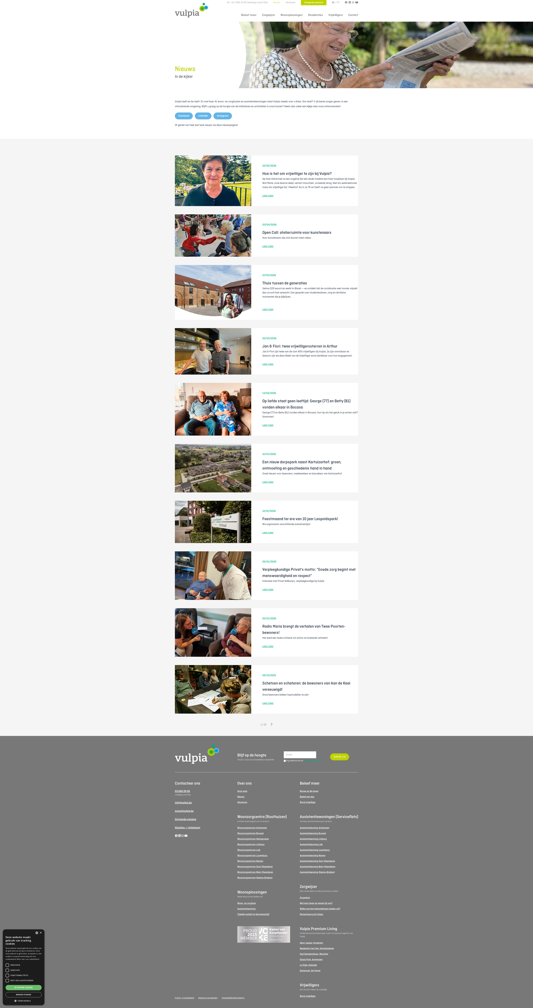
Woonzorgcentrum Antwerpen (252, 827)
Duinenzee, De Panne (310, 970)
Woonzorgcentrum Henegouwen (253, 839)
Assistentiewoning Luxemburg (315, 850)
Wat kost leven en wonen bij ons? (316, 903)
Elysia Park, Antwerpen (311, 959)
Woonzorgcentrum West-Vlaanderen (255, 872)
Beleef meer (249, 15)
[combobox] (36, 932)
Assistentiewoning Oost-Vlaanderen (317, 861)
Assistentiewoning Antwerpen (314, 827)
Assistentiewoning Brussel (313, 833)
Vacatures (290, 2)
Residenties (315, 15)
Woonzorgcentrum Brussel (250, 833)
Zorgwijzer (268, 15)
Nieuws (276, 2)
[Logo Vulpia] (191, 10)
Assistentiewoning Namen (312, 855)
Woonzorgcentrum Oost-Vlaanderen (255, 866)
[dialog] (23, 967)
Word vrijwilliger (308, 802)
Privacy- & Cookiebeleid (184, 998)
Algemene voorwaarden (208, 998)
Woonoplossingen (292, 15)
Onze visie (242, 791)
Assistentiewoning (246, 908)
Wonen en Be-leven (309, 791)
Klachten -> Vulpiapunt (187, 827)
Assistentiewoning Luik (311, 844)
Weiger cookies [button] (23, 994)
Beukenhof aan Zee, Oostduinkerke (317, 948)
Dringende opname (313, 2)
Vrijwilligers (335, 15)
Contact (353, 15)
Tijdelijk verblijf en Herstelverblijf (253, 914)
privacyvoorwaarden (312, 761)
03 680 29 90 (182, 791)
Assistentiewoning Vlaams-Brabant (317, 872)
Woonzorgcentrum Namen (250, 861)
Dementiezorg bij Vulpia (311, 914)
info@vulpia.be (183, 802)
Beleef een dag (307, 796)
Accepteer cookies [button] (23, 987)
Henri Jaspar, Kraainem (311, 943)
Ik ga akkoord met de (303, 761)
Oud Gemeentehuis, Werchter (314, 954)
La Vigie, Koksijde (308, 965)
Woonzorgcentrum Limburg (250, 844)
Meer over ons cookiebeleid (28, 959)
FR (338, 2)
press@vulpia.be (184, 811)
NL (333, 2)
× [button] (41, 933)
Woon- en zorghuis (246, 903)
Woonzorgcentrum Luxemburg (252, 855)
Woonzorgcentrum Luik (248, 850)
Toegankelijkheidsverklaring (233, 998)
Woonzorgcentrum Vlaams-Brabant (254, 877)
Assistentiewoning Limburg (313, 839)
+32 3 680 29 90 (239, 2)
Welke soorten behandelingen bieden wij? (320, 908)
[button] (24, 1000)
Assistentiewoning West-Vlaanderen (317, 866)
